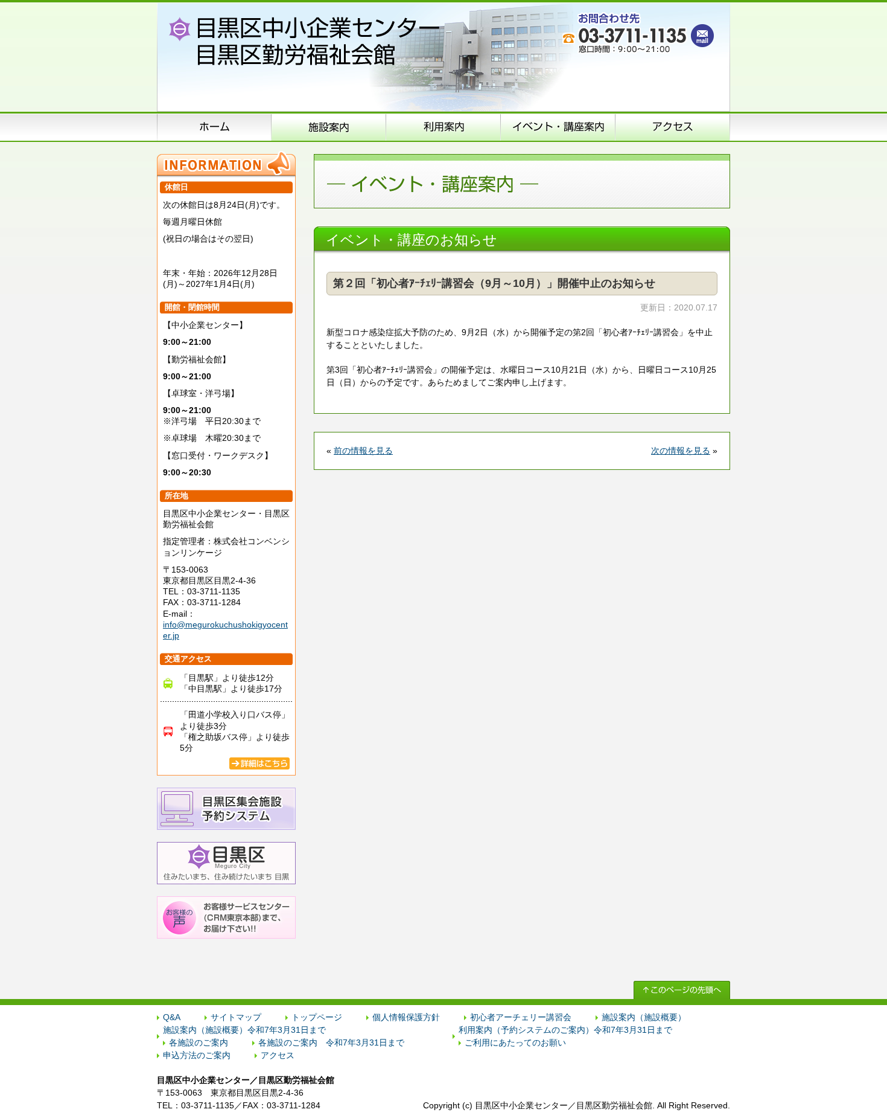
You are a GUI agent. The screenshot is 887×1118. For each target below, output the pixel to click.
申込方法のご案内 (443, 127)
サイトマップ (236, 1017)
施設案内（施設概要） (329, 127)
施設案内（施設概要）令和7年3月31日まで (244, 1030)
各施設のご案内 (198, 1042)
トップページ (316, 1017)
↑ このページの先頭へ (682, 990)
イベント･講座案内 (558, 127)
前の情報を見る (363, 450)
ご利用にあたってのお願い (515, 1042)
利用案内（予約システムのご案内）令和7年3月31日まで (565, 1030)
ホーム (214, 127)
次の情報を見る (680, 450)
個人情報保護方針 (406, 1017)
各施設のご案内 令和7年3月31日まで (331, 1042)
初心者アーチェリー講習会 (520, 1017)
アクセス (672, 127)
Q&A (171, 1017)
